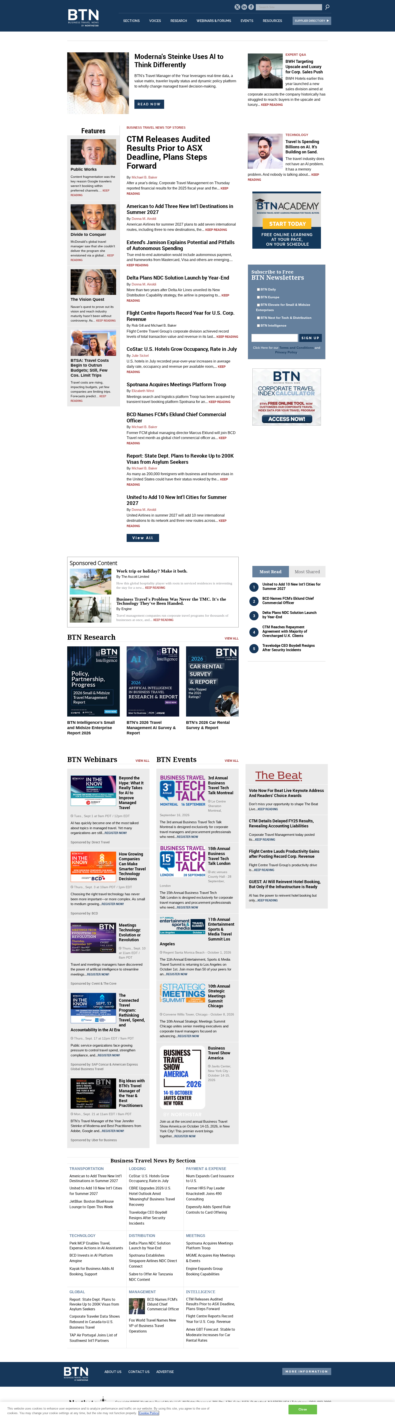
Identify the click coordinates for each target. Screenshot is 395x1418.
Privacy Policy (286, 352)
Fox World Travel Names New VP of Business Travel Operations (152, 1326)
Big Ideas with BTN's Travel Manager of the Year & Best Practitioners (132, 1093)
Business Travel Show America (219, 1053)
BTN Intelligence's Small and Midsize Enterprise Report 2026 (91, 727)
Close (303, 1409)
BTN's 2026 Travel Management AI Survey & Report (151, 727)
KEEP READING (106, 321)
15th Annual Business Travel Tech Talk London (219, 856)
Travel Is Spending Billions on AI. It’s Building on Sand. (302, 147)
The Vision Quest (87, 299)
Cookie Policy (149, 1413)
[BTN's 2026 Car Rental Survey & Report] (212, 681)
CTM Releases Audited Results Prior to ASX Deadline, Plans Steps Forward (168, 152)
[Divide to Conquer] (93, 216)
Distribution (142, 1236)
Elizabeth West (143, 391)
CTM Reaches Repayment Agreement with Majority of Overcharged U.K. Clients (284, 631)
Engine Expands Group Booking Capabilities (204, 1271)
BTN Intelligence (273, 325)
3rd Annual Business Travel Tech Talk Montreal (220, 785)
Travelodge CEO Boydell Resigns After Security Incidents (288, 647)
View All (142, 538)
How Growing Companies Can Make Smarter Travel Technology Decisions (132, 866)
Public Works (84, 169)
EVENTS (247, 21)
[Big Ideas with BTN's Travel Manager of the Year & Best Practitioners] (93, 1093)
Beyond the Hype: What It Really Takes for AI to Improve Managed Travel (131, 792)
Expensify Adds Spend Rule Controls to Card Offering (208, 1209)
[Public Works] (93, 151)
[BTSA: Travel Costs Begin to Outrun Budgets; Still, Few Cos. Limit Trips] (93, 342)
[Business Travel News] (84, 29)
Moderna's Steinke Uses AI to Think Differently (179, 60)
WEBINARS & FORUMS (214, 21)
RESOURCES (272, 21)
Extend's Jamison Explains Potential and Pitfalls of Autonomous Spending (181, 245)
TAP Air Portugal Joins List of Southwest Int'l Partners (93, 1338)
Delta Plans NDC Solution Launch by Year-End (178, 277)
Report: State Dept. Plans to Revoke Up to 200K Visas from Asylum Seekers (180, 458)
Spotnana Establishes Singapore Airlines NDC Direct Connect (153, 1261)
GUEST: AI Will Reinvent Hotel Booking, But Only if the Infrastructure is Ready (285, 884)
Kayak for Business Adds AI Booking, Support (91, 1271)
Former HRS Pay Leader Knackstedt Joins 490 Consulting (205, 1194)
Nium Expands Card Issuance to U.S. (210, 1178)
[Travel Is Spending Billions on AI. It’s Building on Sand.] (265, 151)
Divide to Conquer (88, 234)
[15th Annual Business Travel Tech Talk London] (182, 861)
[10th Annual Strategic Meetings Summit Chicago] (182, 993)
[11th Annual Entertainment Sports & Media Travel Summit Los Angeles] (182, 925)
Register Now (187, 837)
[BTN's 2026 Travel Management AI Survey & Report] (153, 681)
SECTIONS (131, 21)
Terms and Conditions (296, 347)
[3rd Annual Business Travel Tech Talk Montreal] (182, 791)
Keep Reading (272, 104)
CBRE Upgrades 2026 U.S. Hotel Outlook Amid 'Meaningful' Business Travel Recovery (152, 1196)
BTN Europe (270, 297)
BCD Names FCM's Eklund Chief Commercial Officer (176, 417)
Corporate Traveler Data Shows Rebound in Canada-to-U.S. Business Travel (94, 1322)
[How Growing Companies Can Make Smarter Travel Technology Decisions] (93, 867)
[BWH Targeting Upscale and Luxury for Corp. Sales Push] (265, 70)
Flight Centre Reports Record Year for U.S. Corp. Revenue (181, 315)
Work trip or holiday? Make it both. (151, 570)
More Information (307, 1371)
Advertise (165, 1372)
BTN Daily (268, 289)
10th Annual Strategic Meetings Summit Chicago (219, 995)
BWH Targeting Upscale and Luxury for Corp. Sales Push (304, 66)
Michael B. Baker (144, 177)
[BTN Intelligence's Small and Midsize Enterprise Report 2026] (93, 681)
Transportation (86, 1169)
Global (77, 1292)
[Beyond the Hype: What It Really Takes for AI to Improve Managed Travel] (93, 791)
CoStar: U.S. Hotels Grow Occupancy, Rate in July (182, 349)
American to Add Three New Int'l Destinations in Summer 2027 (180, 209)
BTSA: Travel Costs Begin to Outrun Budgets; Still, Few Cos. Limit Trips (90, 368)
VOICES (155, 21)
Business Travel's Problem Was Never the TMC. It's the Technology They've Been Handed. (171, 601)
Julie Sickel (140, 355)
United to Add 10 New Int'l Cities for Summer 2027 (177, 500)
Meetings (195, 1236)
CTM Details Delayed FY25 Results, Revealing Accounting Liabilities (281, 823)
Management (142, 1292)
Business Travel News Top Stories (156, 127)
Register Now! (116, 833)
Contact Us (138, 1372)
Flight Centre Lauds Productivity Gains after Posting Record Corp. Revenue (284, 853)
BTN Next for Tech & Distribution (286, 318)
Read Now (149, 104)
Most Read (271, 571)
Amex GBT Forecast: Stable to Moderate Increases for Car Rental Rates (210, 1335)
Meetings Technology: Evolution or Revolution (130, 932)
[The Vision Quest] (93, 282)
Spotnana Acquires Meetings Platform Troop (176, 384)
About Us (112, 1372)
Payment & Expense (206, 1169)
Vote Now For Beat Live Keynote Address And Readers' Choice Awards (286, 793)
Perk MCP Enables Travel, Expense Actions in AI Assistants (96, 1245)
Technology (297, 135)
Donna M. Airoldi (144, 219)
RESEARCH (179, 21)
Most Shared (307, 571)
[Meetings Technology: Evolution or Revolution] (93, 938)
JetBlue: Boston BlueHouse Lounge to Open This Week (91, 1204)
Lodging (137, 1169)
